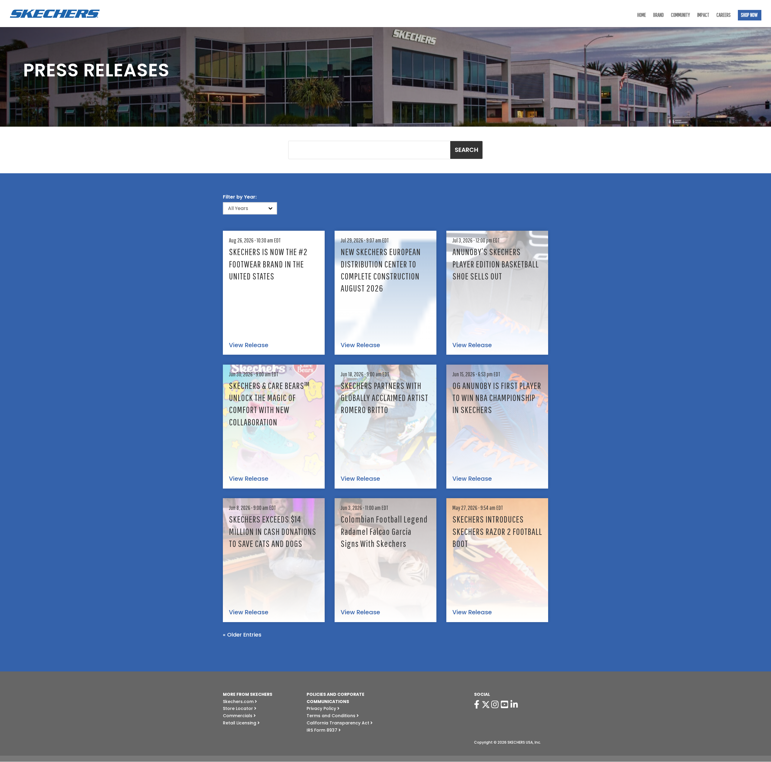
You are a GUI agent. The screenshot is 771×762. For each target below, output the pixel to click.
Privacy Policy (322, 708)
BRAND (658, 15)
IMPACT (703, 15)
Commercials (238, 716)
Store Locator (238, 708)
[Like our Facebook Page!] (478, 704)
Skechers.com (239, 702)
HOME (641, 15)
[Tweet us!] (486, 704)
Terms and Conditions (332, 716)
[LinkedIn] (515, 704)
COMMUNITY (680, 15)
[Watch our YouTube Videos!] (505, 704)
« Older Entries (242, 634)
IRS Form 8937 (323, 730)
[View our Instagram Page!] (496, 704)
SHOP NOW (749, 15)
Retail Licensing (240, 723)
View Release (248, 345)
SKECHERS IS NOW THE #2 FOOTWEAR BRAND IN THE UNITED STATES (268, 263)
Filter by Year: (240, 196)
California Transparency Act (338, 723)
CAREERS (723, 15)
